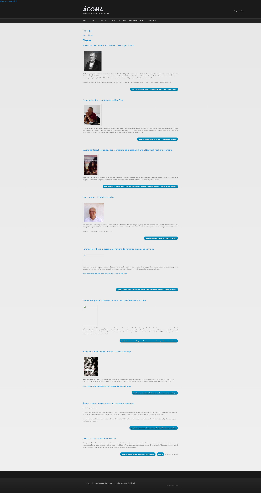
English (236, 11)
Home (85, 21)
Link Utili (152, 21)
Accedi (160, 454)
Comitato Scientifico (107, 21)
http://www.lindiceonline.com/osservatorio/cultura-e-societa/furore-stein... (105, 274)
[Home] (111, 9)
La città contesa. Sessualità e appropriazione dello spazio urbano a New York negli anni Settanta (127, 150)
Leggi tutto (154, 89)
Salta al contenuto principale (8, 1)
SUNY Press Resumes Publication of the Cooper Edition (108, 45)
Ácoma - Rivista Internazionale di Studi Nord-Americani (108, 403)
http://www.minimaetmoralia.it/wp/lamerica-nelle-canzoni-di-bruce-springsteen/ (107, 386)
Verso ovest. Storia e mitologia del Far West (103, 100)
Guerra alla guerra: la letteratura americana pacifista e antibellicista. (114, 300)
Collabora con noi (136, 21)
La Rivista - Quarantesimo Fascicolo (99, 438)
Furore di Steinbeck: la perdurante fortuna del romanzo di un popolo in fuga (118, 249)
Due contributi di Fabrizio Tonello (98, 197)
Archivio (122, 21)
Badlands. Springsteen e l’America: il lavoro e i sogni (107, 351)
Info (92, 21)
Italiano (242, 11)
